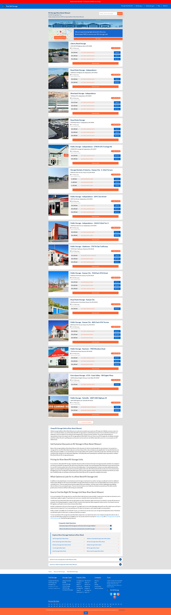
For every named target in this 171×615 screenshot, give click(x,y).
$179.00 (117, 109)
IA (80, 604)
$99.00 (117, 185)
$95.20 (117, 205)
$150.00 (117, 159)
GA (76, 604)
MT (118, 604)
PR (78, 606)
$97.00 (117, 182)
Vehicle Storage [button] (150, 6)
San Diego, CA (88, 590)
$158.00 (117, 235)
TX (91, 606)
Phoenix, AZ (79, 586)
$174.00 (117, 334)
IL (86, 604)
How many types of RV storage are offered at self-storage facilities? (78, 525)
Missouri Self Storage (59, 571)
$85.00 (117, 55)
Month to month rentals (102, 23)
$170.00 (117, 258)
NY (65, 606)
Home (50, 571)
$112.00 (117, 331)
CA (59, 604)
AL (51, 604)
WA (102, 606)
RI (80, 606)
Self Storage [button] (139, 6)
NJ (57, 606)
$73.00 (117, 179)
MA (100, 604)
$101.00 (117, 135)
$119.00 (117, 59)
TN (89, 606)
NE (51, 606)
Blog (159, 6)
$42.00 (117, 129)
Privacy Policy (98, 586)
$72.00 (117, 384)
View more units (95, 63)
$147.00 (117, 212)
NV (62, 606)
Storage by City (51, 584)
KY (94, 604)
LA (97, 604)
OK (70, 606)
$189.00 (117, 262)
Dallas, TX (87, 582)
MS (116, 604)
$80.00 (117, 407)
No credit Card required (83, 23)
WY (110, 606)
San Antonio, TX (80, 592)
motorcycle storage (55, 518)
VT (100, 606)
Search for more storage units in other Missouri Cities (63, 559)
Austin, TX (87, 592)
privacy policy (122, 610)
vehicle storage (100, 516)
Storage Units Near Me (127, 6)
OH (68, 606)
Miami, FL (78, 584)
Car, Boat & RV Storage (67, 589)
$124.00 (117, 357)
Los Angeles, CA (80, 580)
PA (75, 606)
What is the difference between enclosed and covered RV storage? (77, 529)
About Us (165, 6)
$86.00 (117, 102)
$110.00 (117, 155)
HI (78, 604)
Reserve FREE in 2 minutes (65, 23)
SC (83, 606)
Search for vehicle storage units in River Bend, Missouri (63, 564)
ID (83, 604)
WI (105, 606)
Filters (99, 38)
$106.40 (117, 232)
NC (121, 604)
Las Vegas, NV (79, 588)
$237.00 (117, 288)
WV (108, 606)
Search (120, 13)
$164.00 (117, 364)
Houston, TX (87, 584)
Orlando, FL (87, 588)
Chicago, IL (78, 582)
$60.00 (117, 52)
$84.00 (117, 132)
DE (70, 604)
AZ (57, 604)
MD (102, 604)
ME (105, 604)
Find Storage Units (52, 582)
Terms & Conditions (99, 588)
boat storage (115, 516)
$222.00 (117, 337)
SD (86, 606)
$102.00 (117, 410)
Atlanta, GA (87, 586)
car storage (109, 516)
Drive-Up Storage (66, 584)
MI (107, 604)
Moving (96, 584)
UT (94, 606)
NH (54, 606)
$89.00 (117, 79)
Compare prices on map (60, 37)
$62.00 (117, 255)
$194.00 (117, 285)
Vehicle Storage (65, 588)
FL (72, 604)
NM (60, 606)
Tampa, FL (78, 590)
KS (91, 604)
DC (67, 604)
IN (89, 604)
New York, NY (88, 580)
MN (110, 604)
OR (73, 606)
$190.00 (117, 308)
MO (113, 604)
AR (54, 604)
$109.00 (117, 82)
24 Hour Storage (66, 586)
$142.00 (117, 361)
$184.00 (117, 282)
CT (65, 604)
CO (62, 604)
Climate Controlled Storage (66, 581)
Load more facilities (86, 422)
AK (49, 604)
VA (97, 606)
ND (49, 606)
